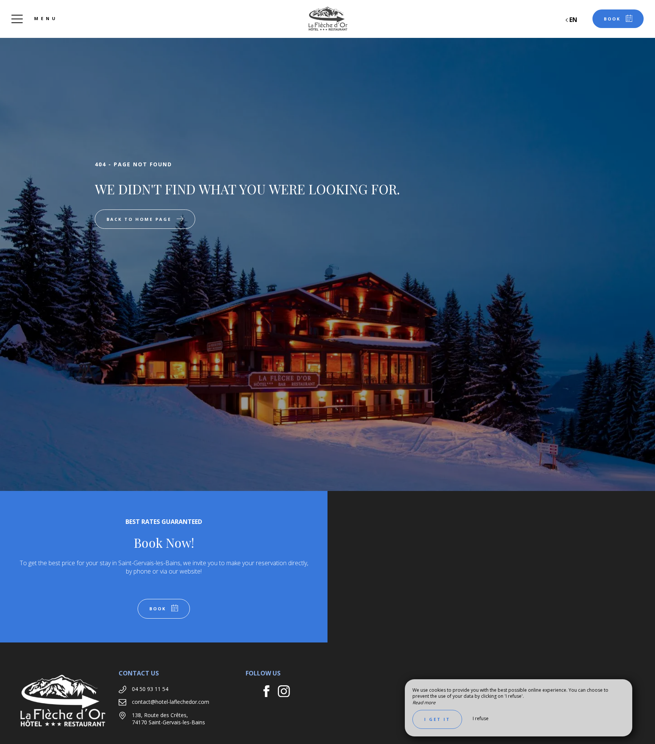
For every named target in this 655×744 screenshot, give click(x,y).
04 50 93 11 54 (150, 688)
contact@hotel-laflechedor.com (170, 701)
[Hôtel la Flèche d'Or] (327, 19)
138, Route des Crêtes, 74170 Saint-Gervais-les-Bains (168, 718)
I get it (437, 719)
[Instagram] (287, 692)
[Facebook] (269, 692)
